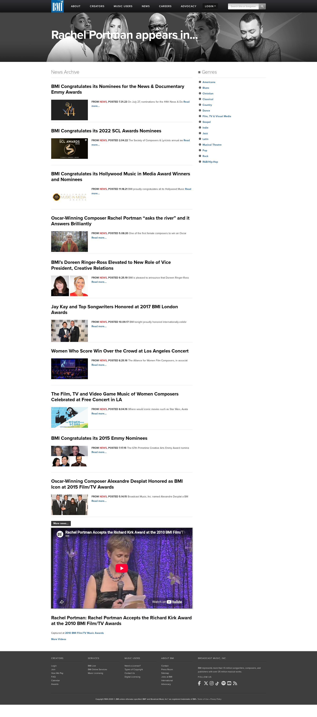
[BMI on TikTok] (218, 683)
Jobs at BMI (166, 677)
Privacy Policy (215, 699)
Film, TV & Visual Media (217, 116)
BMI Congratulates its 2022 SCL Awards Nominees (106, 131)
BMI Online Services (97, 669)
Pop (205, 150)
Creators (57, 658)
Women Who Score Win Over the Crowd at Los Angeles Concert (120, 351)
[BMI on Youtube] (229, 683)
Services (93, 658)
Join (53, 669)
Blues (206, 87)
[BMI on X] (206, 683)
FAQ (53, 677)
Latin (205, 139)
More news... (61, 523)
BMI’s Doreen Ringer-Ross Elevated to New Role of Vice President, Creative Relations (111, 265)
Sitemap (165, 673)
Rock (205, 156)
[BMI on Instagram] (212, 683)
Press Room (167, 669)
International (167, 680)
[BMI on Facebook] (200, 683)
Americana (209, 82)
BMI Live (92, 665)
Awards (55, 684)
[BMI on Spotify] (224, 683)
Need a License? (133, 665)
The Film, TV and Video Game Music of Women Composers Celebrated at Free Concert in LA (114, 396)
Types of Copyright (134, 669)
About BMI (167, 658)
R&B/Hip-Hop (210, 161)
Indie (205, 127)
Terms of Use (203, 699)
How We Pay (57, 673)
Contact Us (130, 673)
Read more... (99, 237)
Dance (206, 110)
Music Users (132, 658)
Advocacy (166, 684)
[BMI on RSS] (235, 683)
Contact (164, 665)
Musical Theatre (212, 144)
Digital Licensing (132, 677)
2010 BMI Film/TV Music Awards (84, 633)
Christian (208, 93)
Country (207, 104)
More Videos (58, 639)
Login (54, 665)
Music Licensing (95, 673)
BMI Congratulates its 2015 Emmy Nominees (99, 438)
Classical (208, 99)
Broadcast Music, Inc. (212, 658)
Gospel (207, 122)
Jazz (205, 133)
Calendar (55, 680)
